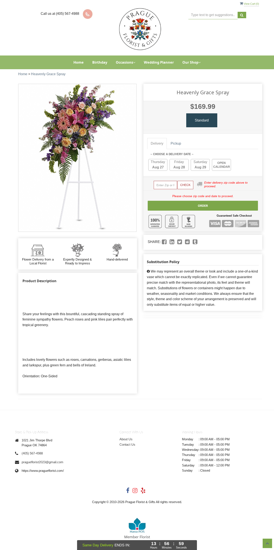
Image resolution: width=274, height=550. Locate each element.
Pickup (176, 143)
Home (78, 62)
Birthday (99, 62)
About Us (126, 439)
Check (185, 185)
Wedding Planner (159, 62)
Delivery (157, 143)
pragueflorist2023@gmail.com (42, 462)
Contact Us (127, 444)
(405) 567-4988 (32, 453)
